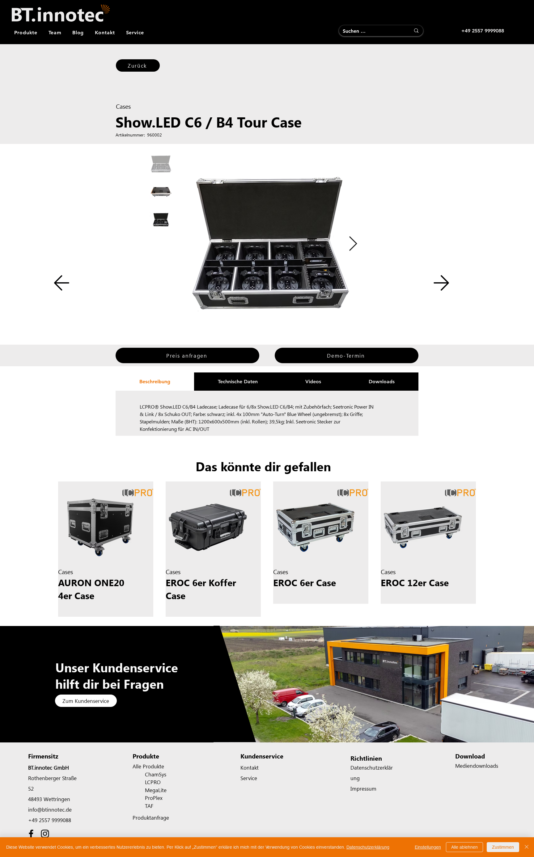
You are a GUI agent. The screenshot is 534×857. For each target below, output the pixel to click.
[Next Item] (353, 244)
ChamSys (155, 774)
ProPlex (154, 797)
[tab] (155, 381)
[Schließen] (526, 847)
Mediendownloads (476, 765)
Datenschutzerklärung (367, 847)
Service (248, 778)
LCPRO (153, 782)
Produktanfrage (151, 817)
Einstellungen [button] (428, 847)
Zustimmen (503, 847)
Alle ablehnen (464, 847)
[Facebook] (31, 833)
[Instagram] (45, 833)
